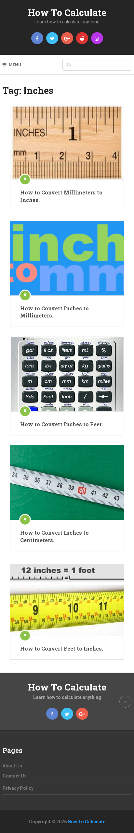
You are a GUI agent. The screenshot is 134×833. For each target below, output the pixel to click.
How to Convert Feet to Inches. (61, 648)
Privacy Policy (18, 788)
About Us (12, 765)
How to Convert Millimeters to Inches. (61, 196)
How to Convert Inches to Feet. (61, 424)
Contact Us (15, 775)
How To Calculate (67, 12)
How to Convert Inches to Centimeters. (54, 536)
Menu (15, 64)
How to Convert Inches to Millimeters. (54, 312)
